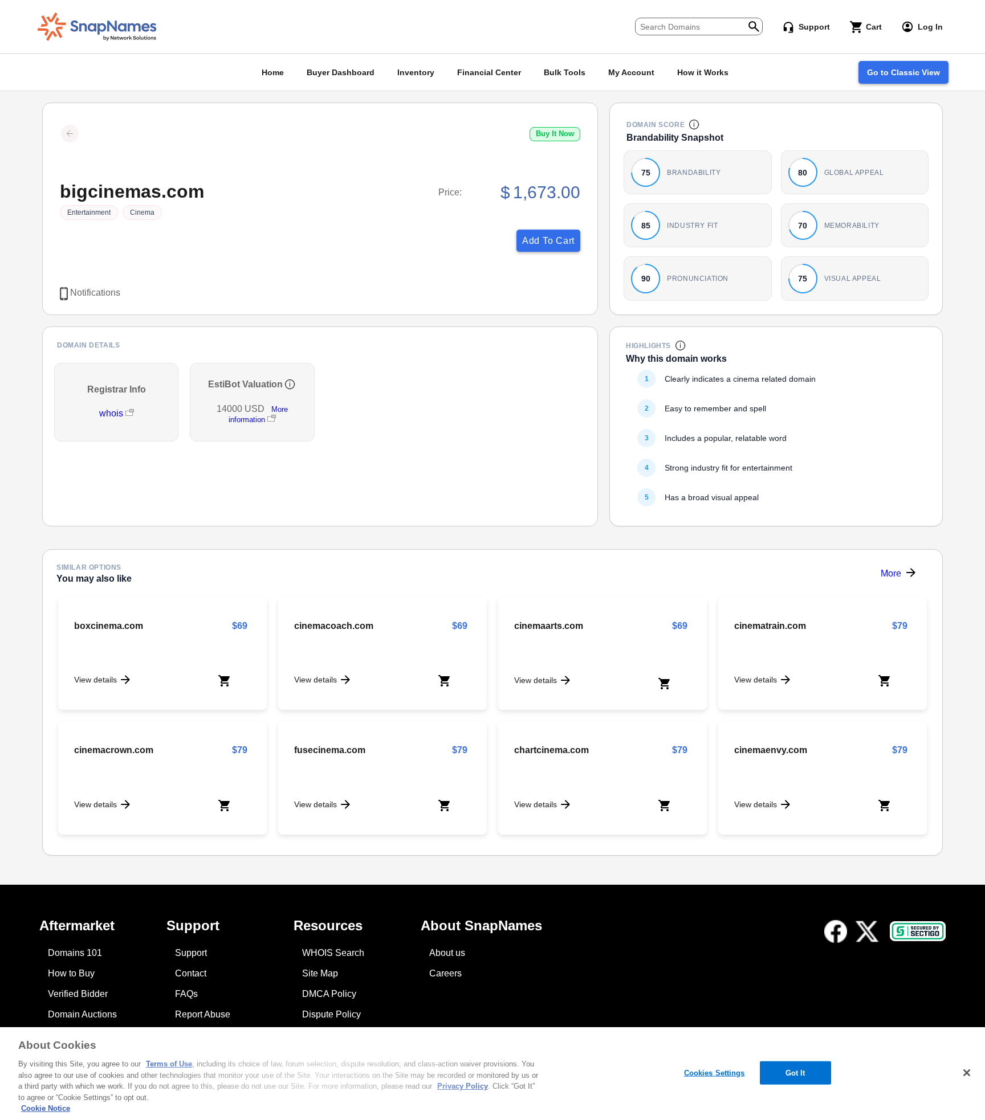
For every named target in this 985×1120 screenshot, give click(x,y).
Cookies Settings (714, 1072)
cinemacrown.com (113, 750)
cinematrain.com (770, 626)
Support (191, 953)
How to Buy (71, 973)
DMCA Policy (329, 994)
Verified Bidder (78, 994)
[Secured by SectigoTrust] (918, 931)
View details (95, 679)
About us (447, 953)
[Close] (966, 1072)
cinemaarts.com (548, 626)
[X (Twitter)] (867, 931)
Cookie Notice (45, 1108)
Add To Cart (548, 241)
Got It (795, 1072)
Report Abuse (202, 1014)
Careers (445, 973)
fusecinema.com (329, 750)
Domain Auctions (82, 1014)
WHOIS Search (333, 953)
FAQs (186, 994)
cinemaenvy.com (770, 750)
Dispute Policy (331, 1014)
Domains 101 (75, 953)
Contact (190, 973)
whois (112, 413)
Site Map (320, 973)
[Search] (754, 25)
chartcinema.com (551, 750)
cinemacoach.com (333, 626)
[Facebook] (835, 931)
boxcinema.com (108, 626)
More (891, 573)
